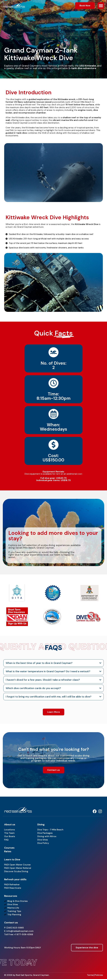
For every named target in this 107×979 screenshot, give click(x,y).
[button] (101, 5)
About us (9, 824)
